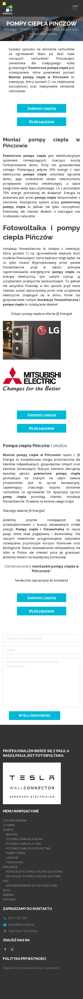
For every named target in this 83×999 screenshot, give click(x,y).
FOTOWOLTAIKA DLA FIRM (23, 843)
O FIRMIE (9, 825)
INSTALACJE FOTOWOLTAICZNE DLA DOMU (34, 871)
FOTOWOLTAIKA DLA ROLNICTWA (28, 848)
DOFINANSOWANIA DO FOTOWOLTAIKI (31, 885)
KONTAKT (9, 899)
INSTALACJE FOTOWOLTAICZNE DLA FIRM (33, 876)
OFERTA (8, 829)
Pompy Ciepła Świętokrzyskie (61, 29)
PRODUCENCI (14, 862)
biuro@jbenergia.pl (21, 924)
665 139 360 (17, 918)
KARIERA (8, 895)
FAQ (5, 881)
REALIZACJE (10, 867)
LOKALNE (12, 857)
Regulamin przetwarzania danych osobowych (31, 968)
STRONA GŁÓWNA (14, 820)
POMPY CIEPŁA (30, 29)
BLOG (6, 890)
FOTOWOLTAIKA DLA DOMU (24, 839)
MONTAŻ (12, 834)
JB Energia (10, 29)
